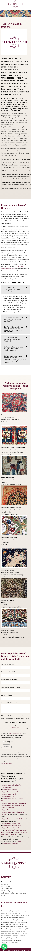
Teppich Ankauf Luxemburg (10, 843)
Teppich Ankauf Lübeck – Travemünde (13, 792)
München (4, 911)
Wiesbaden (20, 819)
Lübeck (12, 933)
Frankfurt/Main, (6, 915)
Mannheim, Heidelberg (14, 913)
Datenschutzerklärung (15, 733)
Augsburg (10, 911)
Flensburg (18, 933)
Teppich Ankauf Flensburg (9, 789)
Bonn (13, 931)
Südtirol (18, 841)
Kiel (9, 933)
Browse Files (15, 728)
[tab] (15, 289)
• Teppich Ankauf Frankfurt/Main (10, 823)
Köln (9, 931)
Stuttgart (3, 814)
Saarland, (9, 935)
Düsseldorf (4, 931)
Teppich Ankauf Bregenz (20, 832)
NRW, (28, 929)
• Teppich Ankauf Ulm (7, 796)
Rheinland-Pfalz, (20, 931)
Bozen (9, 940)
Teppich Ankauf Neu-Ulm (9, 794)
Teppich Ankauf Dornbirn (8, 834)
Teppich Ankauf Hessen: (9, 819)
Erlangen (23, 922)
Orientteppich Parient (12, 78)
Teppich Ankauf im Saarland (10, 828)
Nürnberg (17, 922)
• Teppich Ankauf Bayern (8, 810)
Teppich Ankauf (6, 798)
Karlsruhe (4, 913)
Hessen (3, 935)
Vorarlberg (7, 69)
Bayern (11, 929)
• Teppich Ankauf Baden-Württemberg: (12, 812)
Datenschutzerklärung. (6, 763)
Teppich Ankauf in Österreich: (14, 830)
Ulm (22, 917)
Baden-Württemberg (20, 929)
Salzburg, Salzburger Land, (9, 938)
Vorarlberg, (22, 935)
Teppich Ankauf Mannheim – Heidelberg (14, 803)
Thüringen (25, 933)
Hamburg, (4, 933)
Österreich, (15, 935)
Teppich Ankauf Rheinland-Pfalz (11, 825)
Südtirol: (4, 940)
